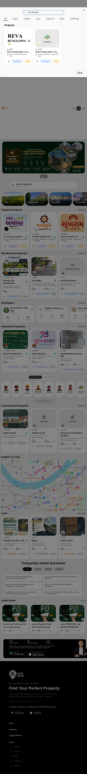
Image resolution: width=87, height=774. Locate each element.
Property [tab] (27, 19)
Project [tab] (15, 19)
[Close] (84, 10)
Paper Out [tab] (50, 19)
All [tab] (6, 19)
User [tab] (38, 19)
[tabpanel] (43, 44)
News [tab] (62, 19)
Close (79, 73)
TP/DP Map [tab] (74, 19)
